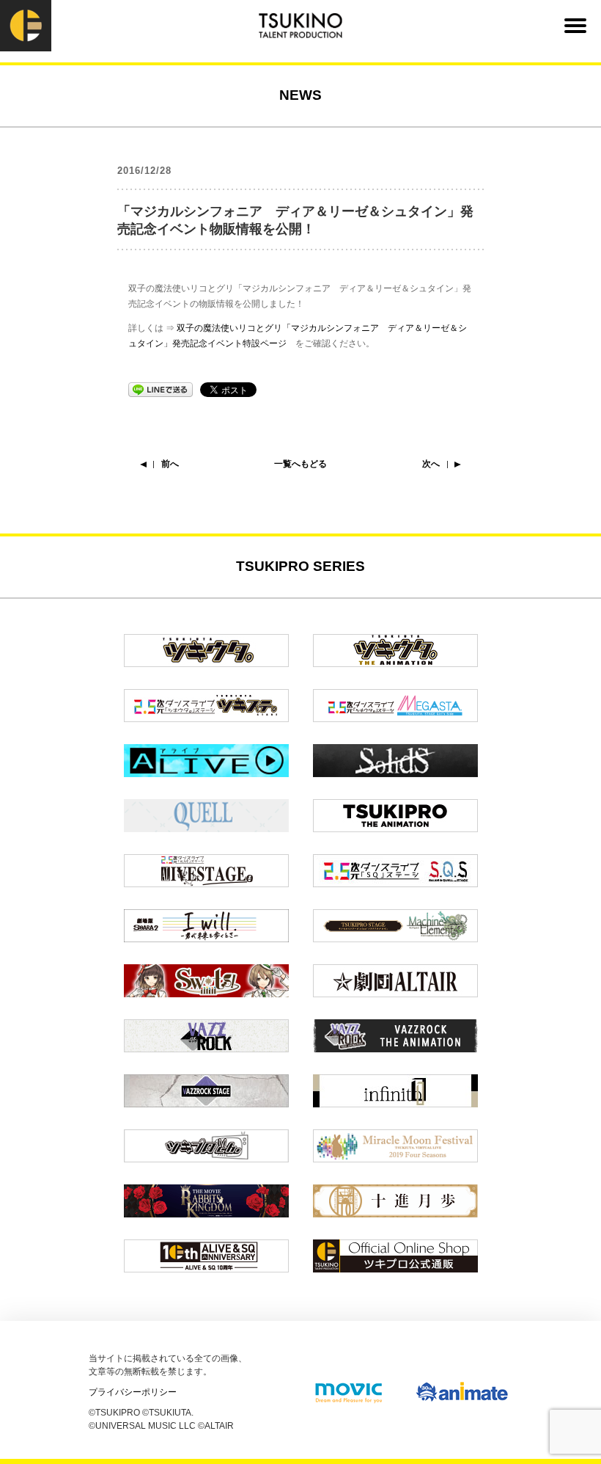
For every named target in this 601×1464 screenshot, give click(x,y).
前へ (170, 464)
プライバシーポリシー (133, 1392)
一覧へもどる (300, 464)
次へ (431, 464)
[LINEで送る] (160, 389)
